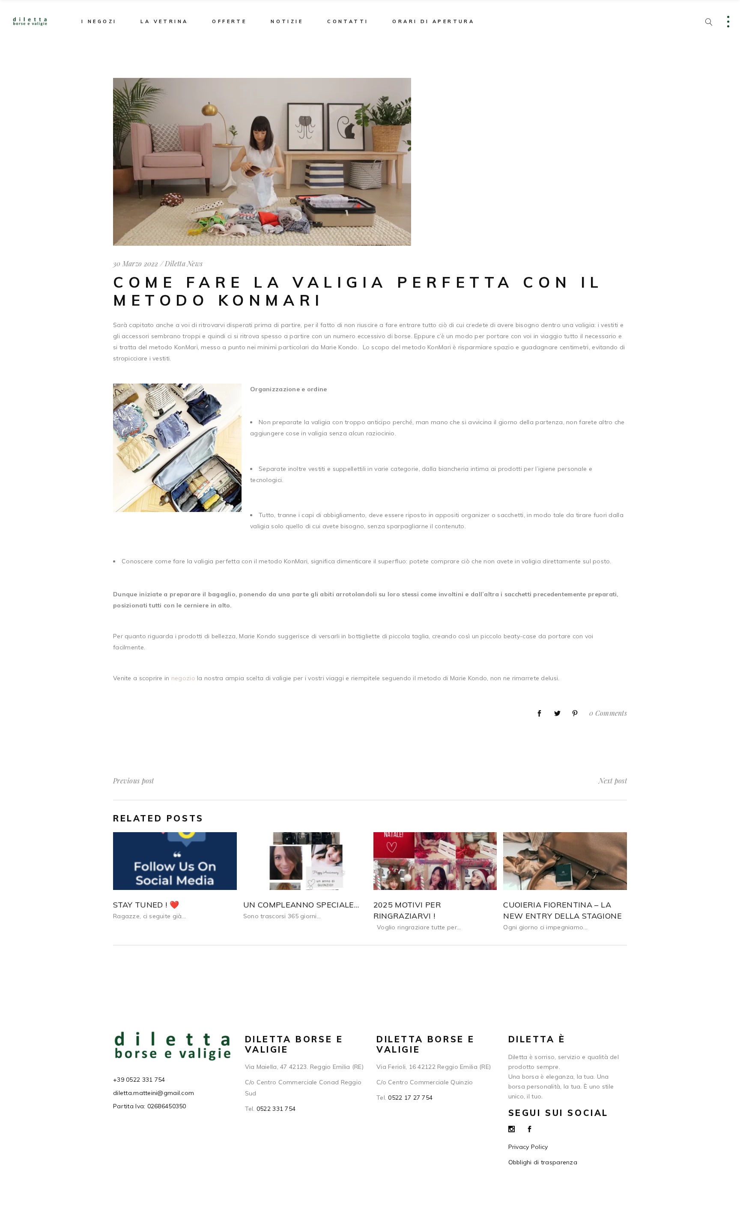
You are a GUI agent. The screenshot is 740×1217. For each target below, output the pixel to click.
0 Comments (608, 712)
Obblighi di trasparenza (542, 1162)
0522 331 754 (276, 1109)
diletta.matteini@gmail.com (153, 1093)
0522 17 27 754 (410, 1097)
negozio (183, 678)
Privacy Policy (528, 1147)
